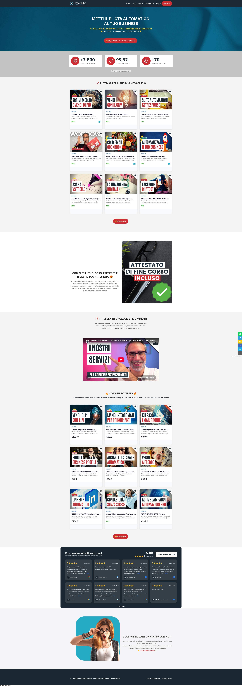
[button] (240, 334)
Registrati (167, 3)
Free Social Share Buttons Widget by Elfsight (236, 357)
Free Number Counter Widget (122, 71)
